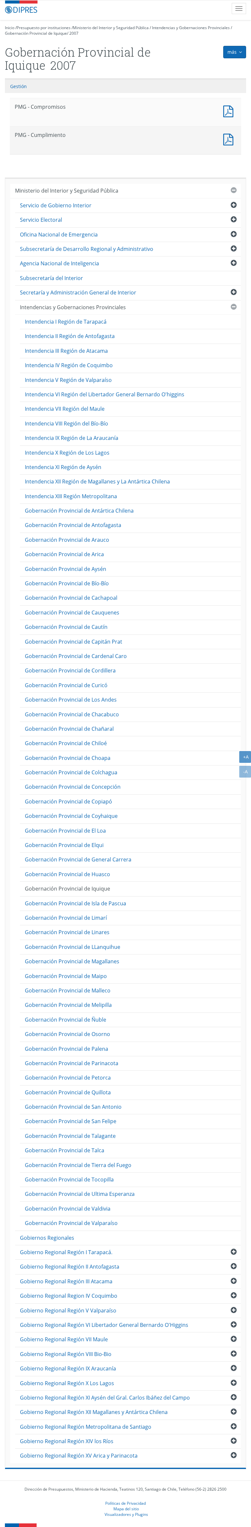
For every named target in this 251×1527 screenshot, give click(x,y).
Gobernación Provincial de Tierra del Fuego (78, 1165)
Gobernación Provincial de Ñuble (65, 1019)
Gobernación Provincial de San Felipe (70, 1121)
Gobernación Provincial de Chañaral (69, 728)
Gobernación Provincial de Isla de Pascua (75, 903)
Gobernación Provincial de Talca (64, 1150)
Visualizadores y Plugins (126, 1514)
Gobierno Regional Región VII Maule (64, 1339)
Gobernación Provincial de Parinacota (71, 1063)
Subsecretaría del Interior (51, 278)
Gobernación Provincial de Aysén (65, 569)
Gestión (18, 86)
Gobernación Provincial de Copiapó (68, 801)
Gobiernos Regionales (47, 1237)
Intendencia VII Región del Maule (65, 408)
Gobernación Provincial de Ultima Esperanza (80, 1193)
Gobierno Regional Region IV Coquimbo (68, 1295)
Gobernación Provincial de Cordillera (70, 670)
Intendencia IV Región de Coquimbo (69, 365)
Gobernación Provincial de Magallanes (72, 961)
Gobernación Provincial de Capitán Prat (73, 641)
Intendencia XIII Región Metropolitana (71, 496)
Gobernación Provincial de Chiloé (66, 743)
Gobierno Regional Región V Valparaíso (68, 1310)
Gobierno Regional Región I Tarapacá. (66, 1252)
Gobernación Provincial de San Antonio (73, 1106)
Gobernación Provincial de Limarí (66, 917)
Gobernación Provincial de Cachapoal (71, 597)
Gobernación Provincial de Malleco (67, 990)
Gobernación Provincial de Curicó (66, 685)
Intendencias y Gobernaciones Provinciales (191, 27)
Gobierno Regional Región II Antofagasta (69, 1266)
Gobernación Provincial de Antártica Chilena (79, 510)
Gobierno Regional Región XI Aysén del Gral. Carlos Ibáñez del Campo (105, 1397)
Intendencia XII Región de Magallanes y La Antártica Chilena (97, 481)
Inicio (9, 27)
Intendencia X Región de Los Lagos (67, 452)
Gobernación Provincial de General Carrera (78, 859)
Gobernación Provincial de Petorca (68, 1077)
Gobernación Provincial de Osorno (67, 1034)
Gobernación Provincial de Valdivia (67, 1208)
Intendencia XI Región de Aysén (63, 467)
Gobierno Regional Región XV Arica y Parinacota (79, 1455)
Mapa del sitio (126, 1508)
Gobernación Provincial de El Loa (65, 830)
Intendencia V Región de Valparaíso (68, 380)
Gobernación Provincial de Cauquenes (72, 612)
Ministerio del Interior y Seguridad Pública (111, 27)
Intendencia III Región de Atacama (66, 350)
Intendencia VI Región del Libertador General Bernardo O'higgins (104, 394)
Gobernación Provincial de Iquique (36, 33)
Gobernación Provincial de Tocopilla (69, 1179)
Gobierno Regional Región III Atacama (66, 1281)
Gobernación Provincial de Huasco (67, 874)
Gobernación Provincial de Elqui (64, 845)
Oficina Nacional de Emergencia (59, 234)
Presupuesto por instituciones (44, 27)
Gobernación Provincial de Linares (67, 932)
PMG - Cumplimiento (229, 138)
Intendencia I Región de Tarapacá (66, 321)
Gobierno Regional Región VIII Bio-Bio (65, 1354)
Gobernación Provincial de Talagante (70, 1136)
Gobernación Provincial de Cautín (66, 627)
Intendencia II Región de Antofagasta (70, 336)
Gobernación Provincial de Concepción (73, 786)
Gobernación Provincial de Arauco (67, 539)
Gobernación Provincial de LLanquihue (72, 947)
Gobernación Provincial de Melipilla (68, 1005)
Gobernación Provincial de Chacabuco (72, 714)
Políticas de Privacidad (125, 1503)
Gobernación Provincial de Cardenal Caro (76, 656)
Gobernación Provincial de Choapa (67, 758)
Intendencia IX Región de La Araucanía (71, 438)
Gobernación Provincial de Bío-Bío (67, 583)
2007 (73, 33)
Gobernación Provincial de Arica (64, 554)
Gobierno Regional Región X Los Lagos (67, 1383)
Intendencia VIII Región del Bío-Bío (66, 423)
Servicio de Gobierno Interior (56, 205)
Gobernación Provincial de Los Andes (71, 699)
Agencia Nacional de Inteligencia (59, 263)
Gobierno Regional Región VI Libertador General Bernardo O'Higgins (104, 1325)
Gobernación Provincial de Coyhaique (71, 816)
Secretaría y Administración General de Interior (78, 292)
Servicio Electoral (41, 219)
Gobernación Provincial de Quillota (68, 1092)
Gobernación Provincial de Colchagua (71, 772)
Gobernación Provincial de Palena (66, 1048)
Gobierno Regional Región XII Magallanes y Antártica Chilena (94, 1412)
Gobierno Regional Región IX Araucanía (68, 1368)
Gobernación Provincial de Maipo (66, 976)
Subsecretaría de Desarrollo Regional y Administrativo (86, 249)
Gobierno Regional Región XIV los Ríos (66, 1441)
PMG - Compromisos (229, 110)
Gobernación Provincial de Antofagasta (73, 525)
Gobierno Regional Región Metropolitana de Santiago (85, 1426)
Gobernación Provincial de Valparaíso (71, 1223)
